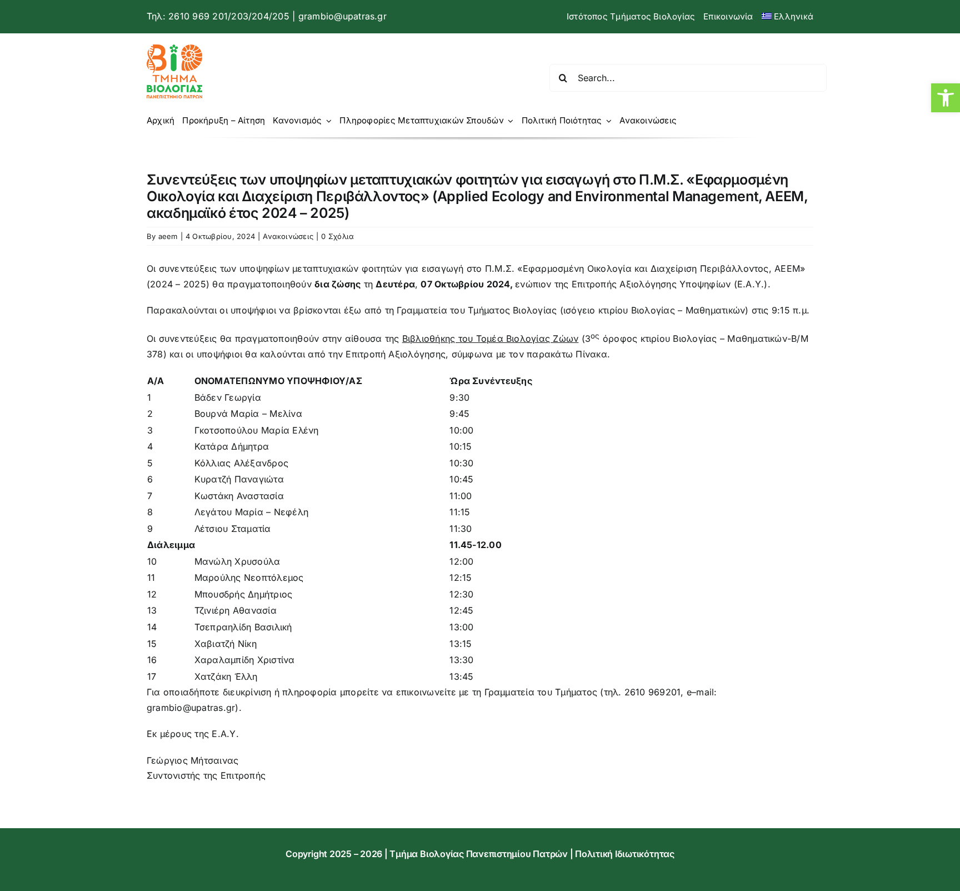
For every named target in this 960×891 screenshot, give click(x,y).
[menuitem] (787, 16)
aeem (168, 236)
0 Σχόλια (337, 236)
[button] (945, 97)
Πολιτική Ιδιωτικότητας (624, 853)
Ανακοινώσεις (288, 236)
